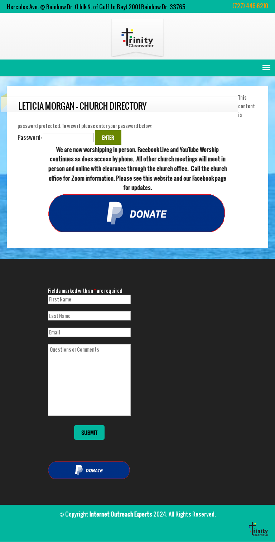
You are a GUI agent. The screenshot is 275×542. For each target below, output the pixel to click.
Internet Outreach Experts (121, 514)
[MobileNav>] (266, 68)
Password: (30, 137)
